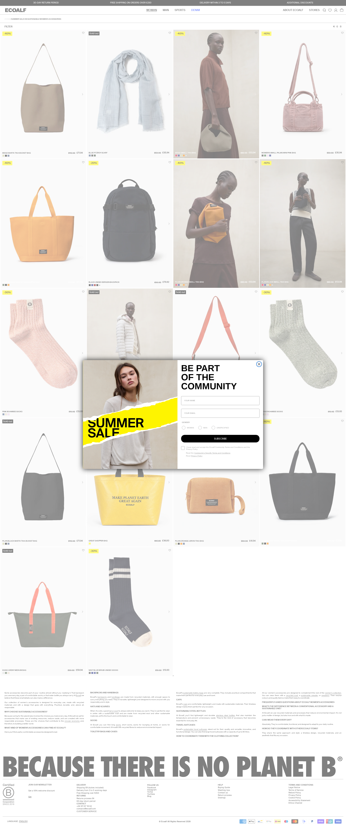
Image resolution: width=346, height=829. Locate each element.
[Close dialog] (259, 364)
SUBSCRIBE (220, 438)
